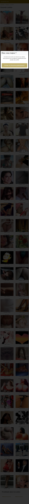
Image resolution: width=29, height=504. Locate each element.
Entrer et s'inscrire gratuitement (14, 65)
